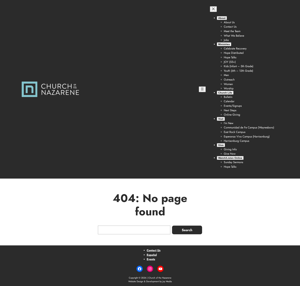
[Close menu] (213, 9)
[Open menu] (202, 89)
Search (187, 230)
